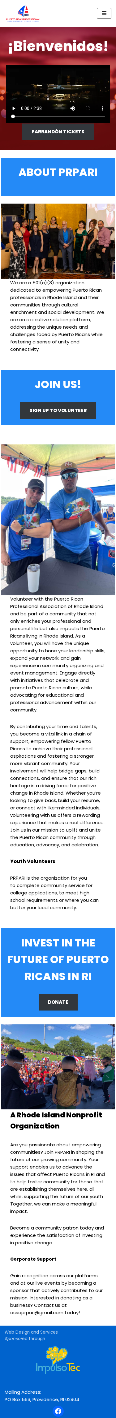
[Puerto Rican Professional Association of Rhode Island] (23, 13)
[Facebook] (58, 1411)
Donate (58, 1002)
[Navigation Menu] (104, 13)
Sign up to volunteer (58, 410)
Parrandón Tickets (58, 131)
